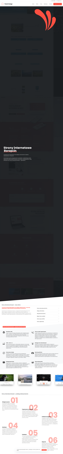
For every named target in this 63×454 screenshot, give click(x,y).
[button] (48, 308)
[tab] (48, 308)
